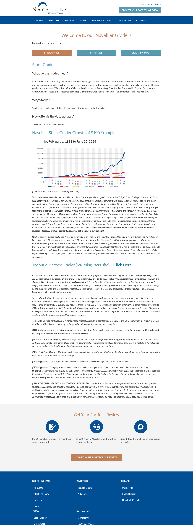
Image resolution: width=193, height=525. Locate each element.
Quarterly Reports (131, 500)
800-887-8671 (154, 4)
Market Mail (128, 487)
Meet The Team (41, 493)
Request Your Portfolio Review (140, 10)
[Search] (156, 20)
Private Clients (85, 487)
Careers (38, 500)
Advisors (82, 493)
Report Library (129, 493)
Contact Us (83, 517)
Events (37, 506)
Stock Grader (40, 517)
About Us (38, 487)
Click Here (122, 264)
